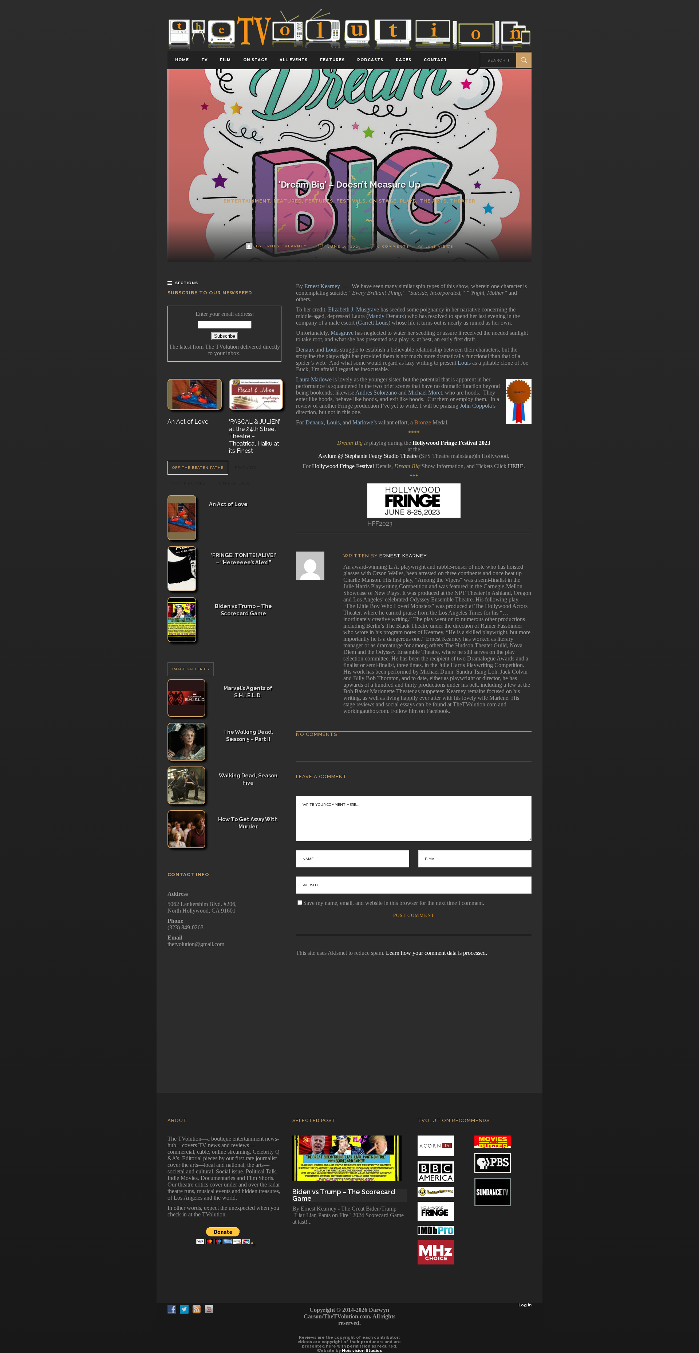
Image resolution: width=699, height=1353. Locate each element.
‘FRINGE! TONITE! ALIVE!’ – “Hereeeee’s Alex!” (243, 558)
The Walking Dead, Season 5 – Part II (248, 735)
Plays (408, 201)
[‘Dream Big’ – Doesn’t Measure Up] (315, 566)
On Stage (382, 201)
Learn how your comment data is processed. (436, 953)
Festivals (351, 201)
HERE (516, 466)
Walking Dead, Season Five (248, 779)
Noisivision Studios (362, 1350)
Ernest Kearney (403, 555)
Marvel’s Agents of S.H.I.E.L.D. (248, 691)
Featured (287, 201)
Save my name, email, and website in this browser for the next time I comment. (393, 903)
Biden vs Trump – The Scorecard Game (243, 609)
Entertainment (247, 201)
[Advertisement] (349, 1015)
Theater (462, 201)
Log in (525, 1305)
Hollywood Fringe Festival (343, 466)
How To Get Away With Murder (248, 823)
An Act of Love (187, 421)
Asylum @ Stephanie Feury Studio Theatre (368, 456)
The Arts (433, 201)
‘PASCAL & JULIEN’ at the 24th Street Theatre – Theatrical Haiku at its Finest (254, 436)
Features (319, 201)
